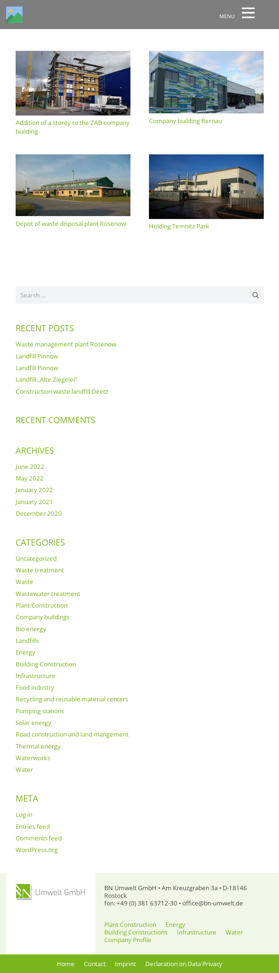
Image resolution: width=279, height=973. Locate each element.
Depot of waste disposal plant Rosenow (71, 223)
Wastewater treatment (48, 593)
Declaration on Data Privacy (183, 964)
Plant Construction (42, 605)
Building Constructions (135, 932)
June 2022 (30, 466)
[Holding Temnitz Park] (206, 158)
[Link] (14, 15)
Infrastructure (35, 676)
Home (65, 964)
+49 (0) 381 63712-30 (147, 903)
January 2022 (34, 490)
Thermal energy (38, 746)
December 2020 (39, 513)
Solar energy (33, 722)
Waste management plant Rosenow (66, 344)
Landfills (27, 640)
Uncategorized (36, 558)
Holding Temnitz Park (179, 226)
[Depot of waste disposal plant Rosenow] (73, 158)
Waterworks (33, 758)
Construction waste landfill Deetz (62, 391)
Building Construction (46, 664)
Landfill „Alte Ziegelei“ (46, 379)
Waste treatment (40, 570)
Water (24, 769)
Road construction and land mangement (72, 734)
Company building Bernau (185, 121)
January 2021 (34, 502)
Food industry (35, 687)
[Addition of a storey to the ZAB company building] (73, 54)
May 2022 (30, 478)
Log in (24, 814)
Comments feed (39, 838)
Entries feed (33, 826)
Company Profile (127, 940)
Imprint (125, 964)
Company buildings (42, 617)
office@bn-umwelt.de (212, 903)
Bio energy (31, 629)
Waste (24, 581)
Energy (25, 652)
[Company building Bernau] (206, 54)
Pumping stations (40, 711)
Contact (95, 964)
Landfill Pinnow (37, 356)
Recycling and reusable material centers (72, 699)
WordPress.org (37, 850)
